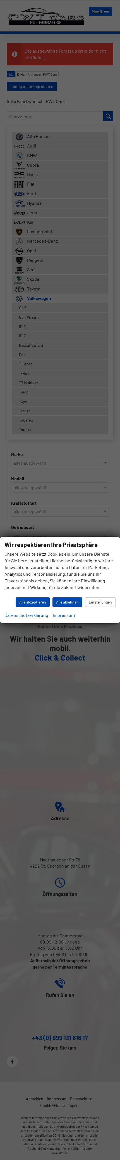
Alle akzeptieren (32, 602)
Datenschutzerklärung (26, 615)
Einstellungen (100, 602)
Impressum (64, 615)
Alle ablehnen (67, 602)
